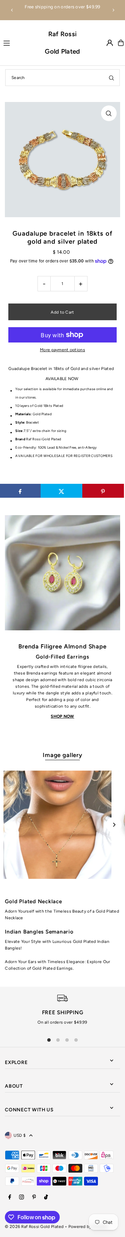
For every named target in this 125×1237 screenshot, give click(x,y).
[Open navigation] (20, 42)
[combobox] (62, 77)
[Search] (111, 77)
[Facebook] (9, 1197)
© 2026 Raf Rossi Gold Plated (34, 1226)
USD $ (20, 1135)
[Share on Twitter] (61, 491)
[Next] (113, 10)
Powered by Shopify (88, 1226)
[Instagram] (21, 1197)
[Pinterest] (34, 1197)
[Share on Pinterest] (103, 491)
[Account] (110, 43)
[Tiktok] (46, 1197)
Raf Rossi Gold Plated (62, 42)
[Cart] (121, 43)
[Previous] (12, 10)
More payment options (62, 349)
